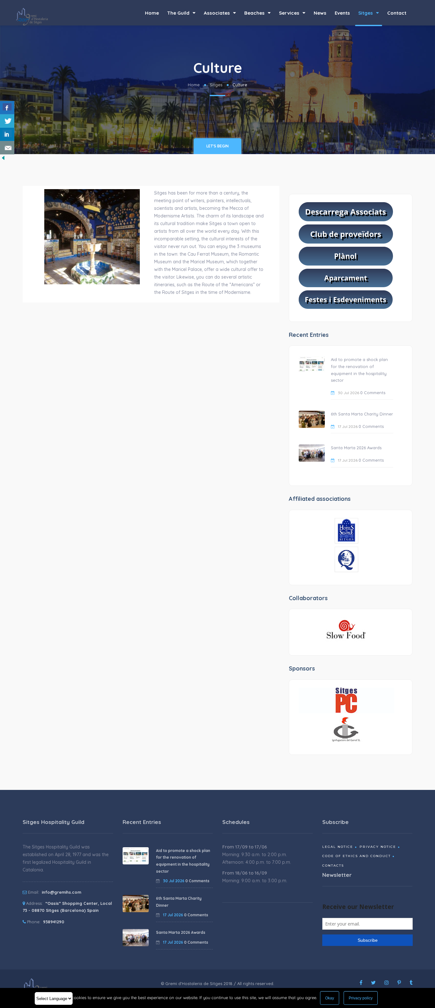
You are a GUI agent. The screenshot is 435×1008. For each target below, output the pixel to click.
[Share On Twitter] (7, 121)
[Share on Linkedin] (7, 134)
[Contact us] (7, 147)
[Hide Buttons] (3, 157)
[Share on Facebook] (7, 107)
